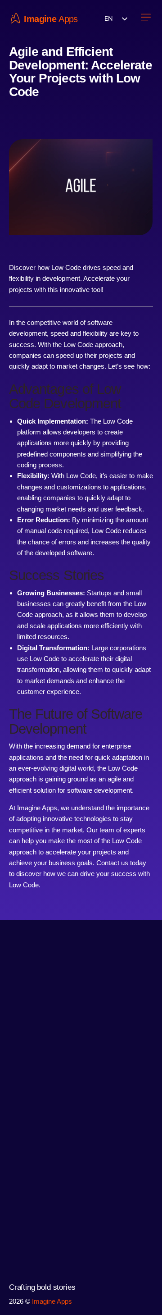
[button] (145, 18)
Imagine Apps (52, 1301)
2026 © (20, 1301)
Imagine (40, 19)
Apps (68, 19)
